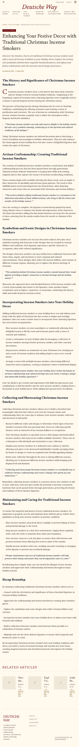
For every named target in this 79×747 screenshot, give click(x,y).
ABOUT (69, 2)
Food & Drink (14, 24)
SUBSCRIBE (60, 2)
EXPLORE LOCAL (16, 13)
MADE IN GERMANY (40, 13)
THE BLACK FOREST (27, 14)
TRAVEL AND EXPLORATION (70, 13)
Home (4, 24)
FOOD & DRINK (5, 13)
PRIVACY (33, 726)
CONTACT (33, 719)
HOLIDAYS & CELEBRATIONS (54, 13)
